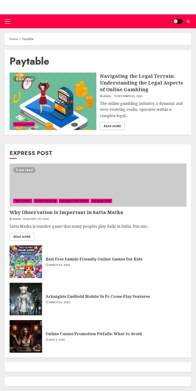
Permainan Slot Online (74, 201)
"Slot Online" (23, 201)
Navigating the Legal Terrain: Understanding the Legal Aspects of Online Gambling (141, 83)
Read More (112, 126)
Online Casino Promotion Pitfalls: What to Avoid (94, 333)
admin (107, 96)
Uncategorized (24, 124)
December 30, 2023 (130, 96)
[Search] (188, 21)
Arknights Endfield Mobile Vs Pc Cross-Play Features (98, 296)
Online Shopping (45, 201)
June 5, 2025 (57, 339)
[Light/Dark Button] (178, 21)
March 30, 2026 (59, 265)
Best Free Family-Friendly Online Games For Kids (94, 259)
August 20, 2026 (37, 219)
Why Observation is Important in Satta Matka (66, 212)
